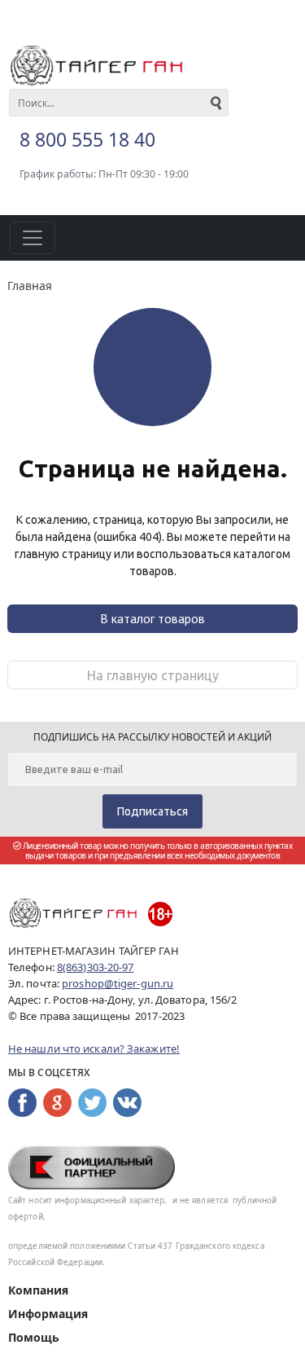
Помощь (33, 1337)
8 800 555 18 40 (87, 139)
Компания (38, 1290)
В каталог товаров (152, 618)
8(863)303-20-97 (95, 967)
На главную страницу (153, 675)
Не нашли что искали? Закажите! (94, 1048)
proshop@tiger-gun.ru (117, 983)
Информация (48, 1313)
